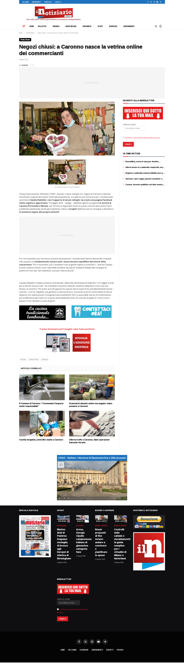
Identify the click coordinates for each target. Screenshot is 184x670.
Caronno (23, 359)
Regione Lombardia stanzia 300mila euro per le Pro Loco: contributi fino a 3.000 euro (145, 173)
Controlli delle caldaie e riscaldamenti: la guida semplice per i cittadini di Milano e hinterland (120, 544)
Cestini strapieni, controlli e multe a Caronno (41, 439)
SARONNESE (86, 26)
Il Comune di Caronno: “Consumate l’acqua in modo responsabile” (41, 405)
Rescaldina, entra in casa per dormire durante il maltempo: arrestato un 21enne (143, 161)
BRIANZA (56, 26)
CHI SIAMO (25, 2)
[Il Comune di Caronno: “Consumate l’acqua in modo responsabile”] (42, 387)
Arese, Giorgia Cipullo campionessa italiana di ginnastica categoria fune (82, 541)
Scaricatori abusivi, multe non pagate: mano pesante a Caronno (90, 405)
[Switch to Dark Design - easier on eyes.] (160, 26)
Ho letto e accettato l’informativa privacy (142, 137)
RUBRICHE (113, 26)
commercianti (33, 359)
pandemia (44, 359)
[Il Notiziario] (53, 13)
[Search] (156, 26)
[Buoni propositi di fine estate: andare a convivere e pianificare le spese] (101, 518)
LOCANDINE (84, 649)
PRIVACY (120, 649)
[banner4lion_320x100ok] (42, 312)
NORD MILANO (71, 26)
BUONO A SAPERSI (101, 521)
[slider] (89, 498)
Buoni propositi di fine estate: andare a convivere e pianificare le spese (101, 542)
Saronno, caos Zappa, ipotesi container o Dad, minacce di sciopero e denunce (143, 179)
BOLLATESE (42, 26)
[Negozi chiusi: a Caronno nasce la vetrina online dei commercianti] (67, 129)
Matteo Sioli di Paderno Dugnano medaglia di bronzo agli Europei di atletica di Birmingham (63, 544)
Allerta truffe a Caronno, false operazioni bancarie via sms (89, 441)
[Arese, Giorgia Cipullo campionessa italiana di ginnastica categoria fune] (82, 518)
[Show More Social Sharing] (32, 65)
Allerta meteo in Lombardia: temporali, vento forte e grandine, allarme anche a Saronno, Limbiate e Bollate (145, 167)
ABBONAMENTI (36, 2)
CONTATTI (58, 2)
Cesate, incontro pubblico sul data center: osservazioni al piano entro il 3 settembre (144, 184)
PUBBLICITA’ (48, 2)
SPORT (100, 26)
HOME (31, 26)
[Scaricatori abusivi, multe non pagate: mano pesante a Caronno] (92, 387)
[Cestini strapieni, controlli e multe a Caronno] (42, 423)
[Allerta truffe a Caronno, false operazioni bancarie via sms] (92, 423)
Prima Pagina (25, 40)
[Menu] (24, 26)
